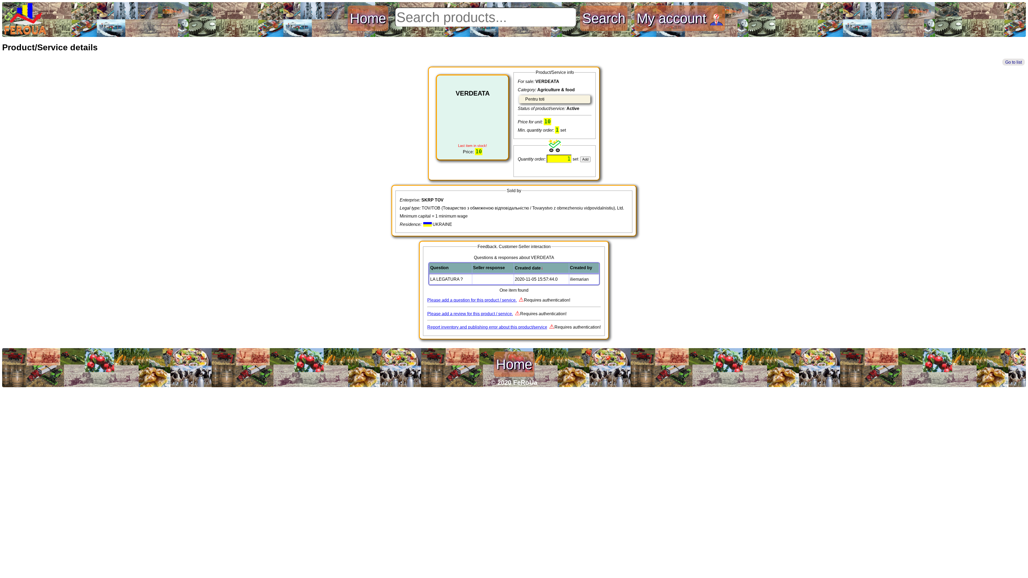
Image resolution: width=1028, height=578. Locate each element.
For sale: (526, 81)
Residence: (411, 224)
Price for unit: (531, 122)
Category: (527, 90)
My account (673, 18)
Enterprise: (410, 200)
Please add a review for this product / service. (470, 313)
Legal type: (411, 208)
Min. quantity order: (536, 130)
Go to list (1013, 62)
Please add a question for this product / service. (472, 300)
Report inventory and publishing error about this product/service (487, 327)
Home (368, 18)
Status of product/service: (542, 108)
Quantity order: (532, 159)
